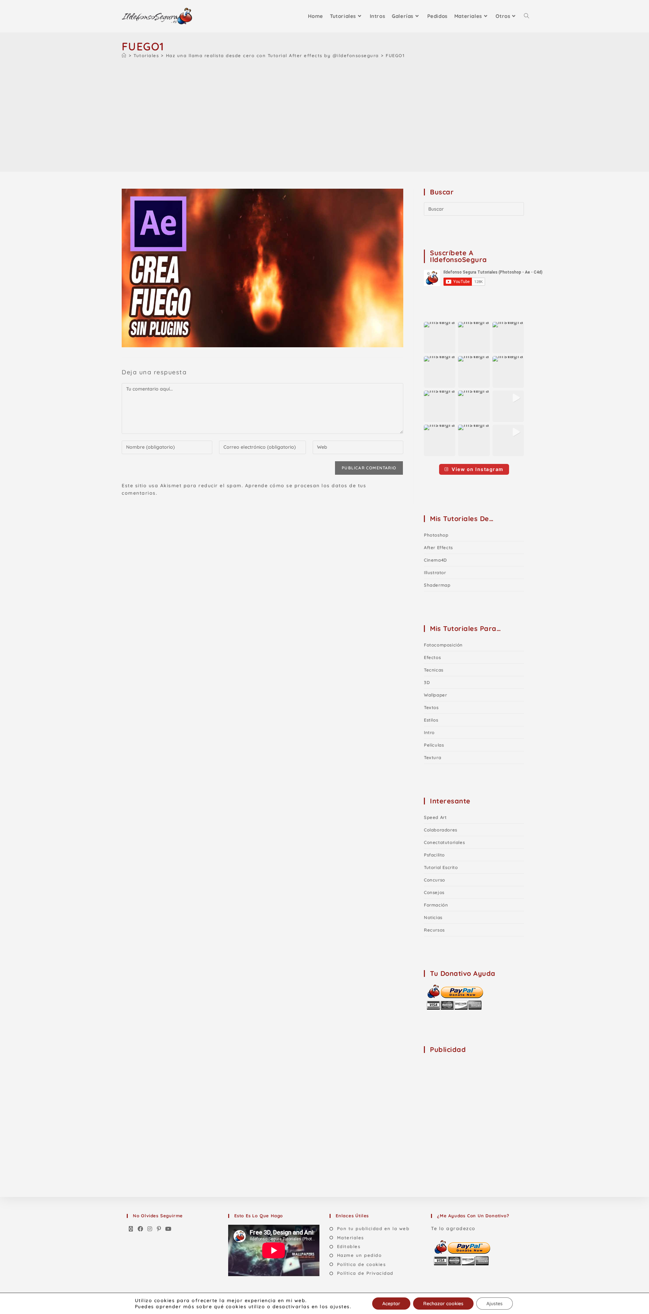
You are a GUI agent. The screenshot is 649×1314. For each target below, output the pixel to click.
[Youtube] (168, 1229)
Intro (429, 732)
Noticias (433, 917)
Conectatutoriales (444, 842)
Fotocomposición (443, 645)
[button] (439, 337)
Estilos (431, 720)
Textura (432, 757)
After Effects (438, 547)
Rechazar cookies (443, 1303)
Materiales (350, 1237)
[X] (131, 1229)
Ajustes (494, 1303)
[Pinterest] (159, 1229)
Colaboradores (440, 829)
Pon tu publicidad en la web (373, 1228)
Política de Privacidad (365, 1273)
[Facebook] (141, 1229)
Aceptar (391, 1303)
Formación (436, 905)
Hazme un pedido (359, 1255)
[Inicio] (124, 55)
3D (427, 682)
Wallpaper (435, 695)
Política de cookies (361, 1264)
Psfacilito (434, 855)
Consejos (434, 892)
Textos (431, 707)
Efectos (432, 657)
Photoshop (436, 535)
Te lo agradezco (453, 1228)
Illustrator (435, 572)
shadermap (437, 585)
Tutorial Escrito (441, 867)
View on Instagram (478, 469)
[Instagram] (150, 1229)
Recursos (434, 930)
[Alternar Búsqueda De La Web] (526, 16)
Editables (348, 1246)
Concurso (434, 880)
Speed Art (435, 817)
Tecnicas (433, 670)
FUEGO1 (395, 55)
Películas (434, 745)
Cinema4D (435, 560)
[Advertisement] (324, 114)
